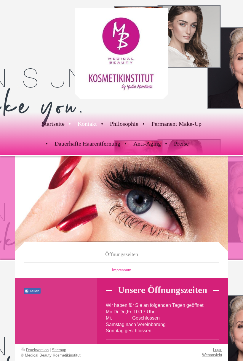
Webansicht (212, 355)
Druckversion (37, 350)
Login (217, 349)
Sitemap (59, 350)
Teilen (34, 291)
